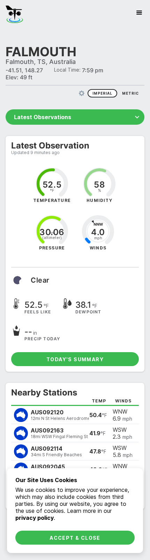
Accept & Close (75, 538)
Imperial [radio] (102, 93)
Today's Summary (75, 359)
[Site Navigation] (139, 13)
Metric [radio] (130, 93)
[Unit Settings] (81, 93)
